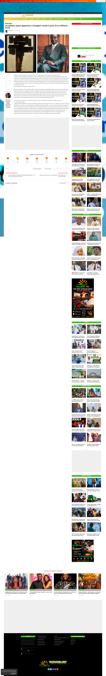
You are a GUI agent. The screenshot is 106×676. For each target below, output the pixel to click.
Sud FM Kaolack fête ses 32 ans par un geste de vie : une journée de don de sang (94, 431)
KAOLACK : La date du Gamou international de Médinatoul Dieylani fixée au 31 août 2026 (94, 382)
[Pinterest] (10, 32)
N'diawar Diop (10, 30)
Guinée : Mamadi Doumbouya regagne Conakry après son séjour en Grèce (93, 520)
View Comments (63, 183)
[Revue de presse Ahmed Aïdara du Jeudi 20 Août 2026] (94, 113)
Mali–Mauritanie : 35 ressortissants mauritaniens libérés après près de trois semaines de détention (78, 520)
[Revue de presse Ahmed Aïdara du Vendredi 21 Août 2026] (79, 83)
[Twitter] (73, 16)
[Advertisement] (37, 134)
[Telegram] (13, 32)
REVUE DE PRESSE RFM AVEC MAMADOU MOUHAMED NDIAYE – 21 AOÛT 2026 (94, 91)
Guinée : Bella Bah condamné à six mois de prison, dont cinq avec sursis (78, 506)
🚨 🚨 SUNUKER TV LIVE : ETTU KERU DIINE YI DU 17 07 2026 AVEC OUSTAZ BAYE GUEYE (94, 180)
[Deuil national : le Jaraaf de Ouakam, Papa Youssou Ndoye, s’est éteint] (94, 266)
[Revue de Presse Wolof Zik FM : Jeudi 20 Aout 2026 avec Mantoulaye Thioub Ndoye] (79, 113)
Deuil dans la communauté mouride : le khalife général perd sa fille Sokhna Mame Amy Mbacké (94, 244)
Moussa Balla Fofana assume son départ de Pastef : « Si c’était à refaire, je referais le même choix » (93, 166)
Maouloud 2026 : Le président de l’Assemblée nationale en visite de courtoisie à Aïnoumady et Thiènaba (79, 337)
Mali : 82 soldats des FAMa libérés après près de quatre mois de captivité (78, 535)
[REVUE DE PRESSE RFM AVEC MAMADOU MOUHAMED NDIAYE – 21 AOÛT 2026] (94, 83)
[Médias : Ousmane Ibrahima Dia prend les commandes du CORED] (94, 393)
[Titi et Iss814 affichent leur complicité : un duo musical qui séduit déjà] (40, 582)
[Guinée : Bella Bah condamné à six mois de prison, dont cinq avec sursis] (79, 498)
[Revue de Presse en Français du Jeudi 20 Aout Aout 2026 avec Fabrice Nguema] (79, 98)
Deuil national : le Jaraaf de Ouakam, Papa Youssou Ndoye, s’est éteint (93, 274)
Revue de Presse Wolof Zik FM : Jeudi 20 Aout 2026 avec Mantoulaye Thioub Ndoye (79, 120)
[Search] (84, 19)
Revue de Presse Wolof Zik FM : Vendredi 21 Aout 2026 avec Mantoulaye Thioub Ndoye (93, 76)
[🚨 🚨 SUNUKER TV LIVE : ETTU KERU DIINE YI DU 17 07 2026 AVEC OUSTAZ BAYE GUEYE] (94, 173)
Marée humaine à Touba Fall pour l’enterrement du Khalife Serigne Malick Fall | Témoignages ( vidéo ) (78, 210)
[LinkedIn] (75, 16)
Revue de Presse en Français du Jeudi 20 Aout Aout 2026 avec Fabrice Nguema (78, 106)
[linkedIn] (60, 168)
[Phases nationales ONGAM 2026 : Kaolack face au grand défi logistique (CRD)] (79, 187)
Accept (13, 673)
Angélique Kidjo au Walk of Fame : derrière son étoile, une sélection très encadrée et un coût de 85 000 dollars (16, 593)
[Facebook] (72, 16)
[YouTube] (76, 16)
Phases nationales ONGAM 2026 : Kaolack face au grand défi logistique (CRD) (78, 195)
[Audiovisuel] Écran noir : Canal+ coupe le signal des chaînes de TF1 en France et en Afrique (78, 431)
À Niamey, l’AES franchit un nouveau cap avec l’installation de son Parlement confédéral (78, 491)
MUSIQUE (13, 589)
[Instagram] (74, 16)
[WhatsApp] (11, 32)
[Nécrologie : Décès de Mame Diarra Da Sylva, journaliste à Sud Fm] (94, 438)
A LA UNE (8, 589)
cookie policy (14, 671)
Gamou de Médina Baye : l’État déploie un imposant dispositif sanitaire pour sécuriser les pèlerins (79, 367)
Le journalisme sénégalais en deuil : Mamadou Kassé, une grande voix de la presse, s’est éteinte (79, 229)
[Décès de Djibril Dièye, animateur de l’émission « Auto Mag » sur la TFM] (79, 236)
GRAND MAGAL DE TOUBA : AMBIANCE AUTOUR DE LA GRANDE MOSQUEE (77, 180)
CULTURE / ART (8, 23)
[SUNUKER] (27, 15)
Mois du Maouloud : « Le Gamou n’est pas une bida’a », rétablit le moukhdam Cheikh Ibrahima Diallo (78, 382)
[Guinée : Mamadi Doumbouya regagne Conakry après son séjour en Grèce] (94, 512)
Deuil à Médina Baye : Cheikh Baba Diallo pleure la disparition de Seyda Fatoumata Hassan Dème (79, 259)
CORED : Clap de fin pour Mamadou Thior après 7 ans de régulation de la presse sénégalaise (94, 416)
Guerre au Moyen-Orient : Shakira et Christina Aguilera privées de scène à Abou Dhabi (8, 103)
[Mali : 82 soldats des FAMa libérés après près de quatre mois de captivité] (79, 527)
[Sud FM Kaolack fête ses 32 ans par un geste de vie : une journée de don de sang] (94, 423)
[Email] (14, 32)
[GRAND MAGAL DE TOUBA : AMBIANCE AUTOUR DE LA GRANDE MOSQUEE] (79, 173)
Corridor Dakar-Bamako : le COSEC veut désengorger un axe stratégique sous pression (94, 506)
